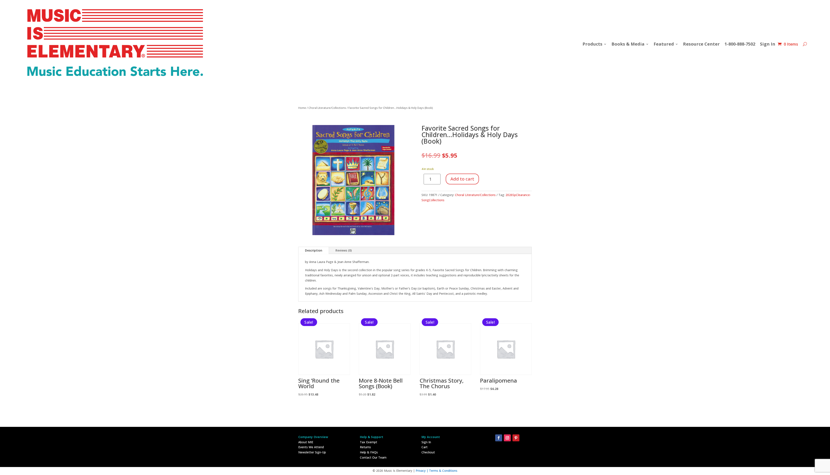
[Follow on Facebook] (498, 437)
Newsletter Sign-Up (312, 452)
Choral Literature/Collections (327, 108)
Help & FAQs (369, 452)
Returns (365, 447)
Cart (424, 447)
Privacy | (422, 471)
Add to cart (462, 179)
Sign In (767, 44)
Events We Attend (311, 447)
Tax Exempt (368, 442)
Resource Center (701, 44)
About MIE (305, 442)
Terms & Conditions (443, 471)
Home (302, 108)
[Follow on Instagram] (507, 437)
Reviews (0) (343, 250)
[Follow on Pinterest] (515, 437)
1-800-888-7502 (740, 44)
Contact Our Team (373, 457)
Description (313, 250)
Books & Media (628, 44)
